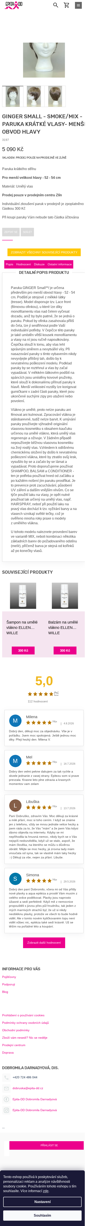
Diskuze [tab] (39, 264)
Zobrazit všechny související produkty (44, 252)
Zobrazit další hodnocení (44, 942)
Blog (5, 992)
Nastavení (42, 1202)
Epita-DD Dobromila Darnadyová (35, 1099)
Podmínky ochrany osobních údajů (25, 1022)
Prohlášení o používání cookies (23, 1015)
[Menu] (78, 5)
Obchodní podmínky (15, 1030)
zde (45, 1191)
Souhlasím (42, 1215)
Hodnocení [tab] (23, 264)
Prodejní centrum (13, 1045)
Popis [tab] (9, 264)
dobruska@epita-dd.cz (28, 1088)
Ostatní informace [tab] (60, 264)
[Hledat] (56, 5)
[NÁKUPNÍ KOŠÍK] (68, 5)
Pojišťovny (9, 977)
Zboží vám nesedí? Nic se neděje (24, 1037)
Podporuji (8, 984)
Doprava (8, 1052)
